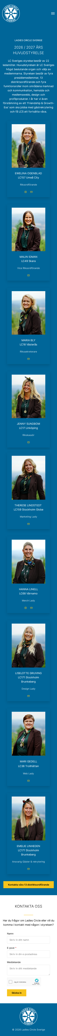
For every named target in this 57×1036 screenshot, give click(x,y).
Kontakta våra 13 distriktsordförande (28, 884)
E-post (10, 947)
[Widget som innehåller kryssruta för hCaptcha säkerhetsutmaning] (24, 982)
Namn (10, 933)
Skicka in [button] (17, 992)
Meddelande (14, 962)
